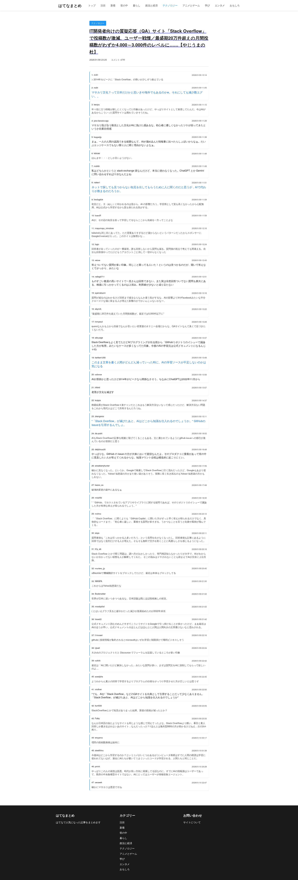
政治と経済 (151, 5)
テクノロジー (170, 5)
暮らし (136, 5)
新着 (113, 5)
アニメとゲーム (191, 5)
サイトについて (192, 822)
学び (207, 5)
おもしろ (235, 5)
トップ (92, 5)
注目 (103, 5)
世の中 (124, 5)
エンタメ (220, 5)
